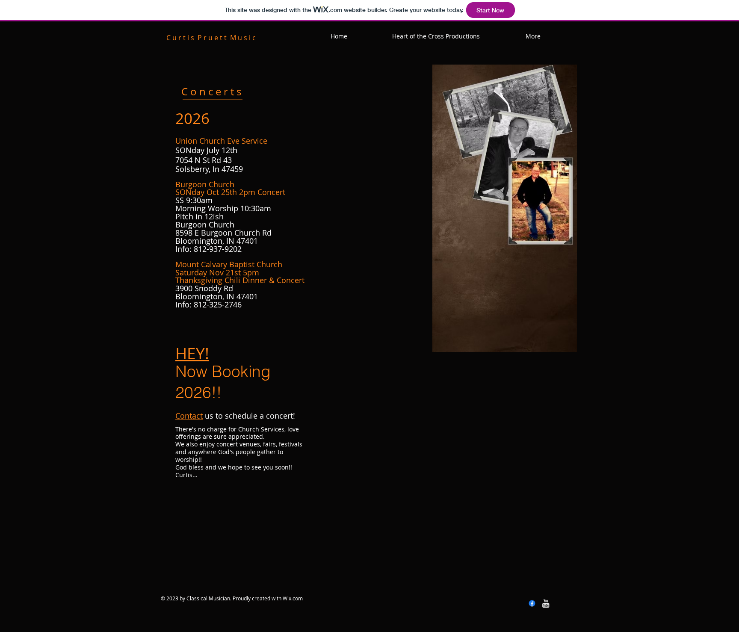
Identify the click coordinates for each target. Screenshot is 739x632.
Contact (189, 416)
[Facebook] (532, 603)
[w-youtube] (545, 603)
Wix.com (293, 598)
